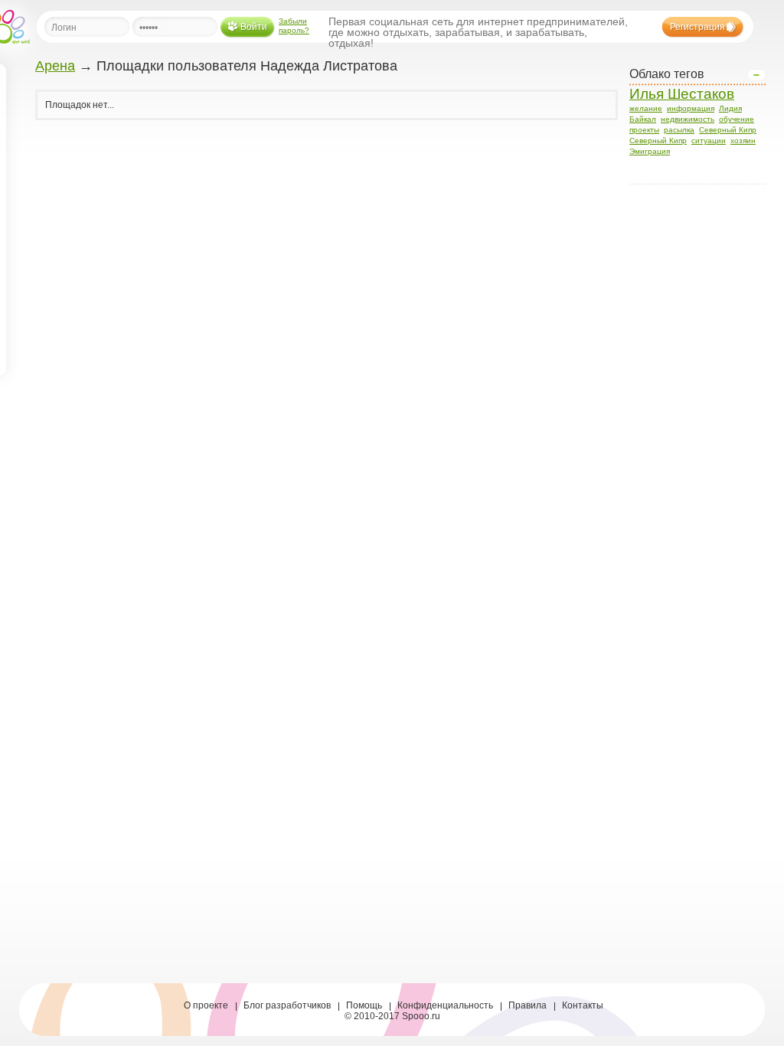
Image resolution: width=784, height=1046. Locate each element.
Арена (55, 66)
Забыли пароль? (294, 25)
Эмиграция (649, 151)
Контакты (582, 1005)
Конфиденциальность (445, 1005)
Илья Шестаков (681, 94)
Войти (253, 26)
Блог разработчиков (287, 1005)
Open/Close (756, 75)
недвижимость (687, 119)
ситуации (708, 140)
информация (690, 108)
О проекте (206, 1005)
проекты (644, 130)
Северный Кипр (727, 130)
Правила (527, 1005)
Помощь (364, 1005)
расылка (679, 130)
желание (645, 108)
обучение (736, 119)
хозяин (743, 140)
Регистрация (697, 26)
